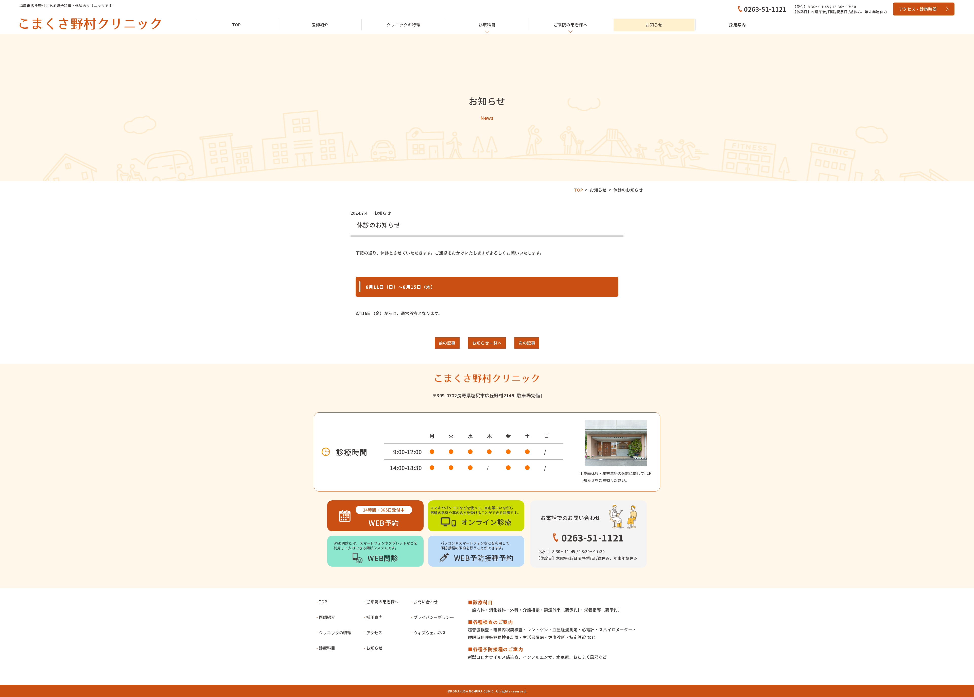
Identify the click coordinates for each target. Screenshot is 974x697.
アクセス (374, 633)
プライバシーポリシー (433, 617)
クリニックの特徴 (335, 633)
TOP (236, 25)
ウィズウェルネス (429, 633)
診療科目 (327, 648)
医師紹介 (319, 25)
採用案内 (737, 25)
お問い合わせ (425, 602)
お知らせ (654, 25)
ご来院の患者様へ (382, 602)
